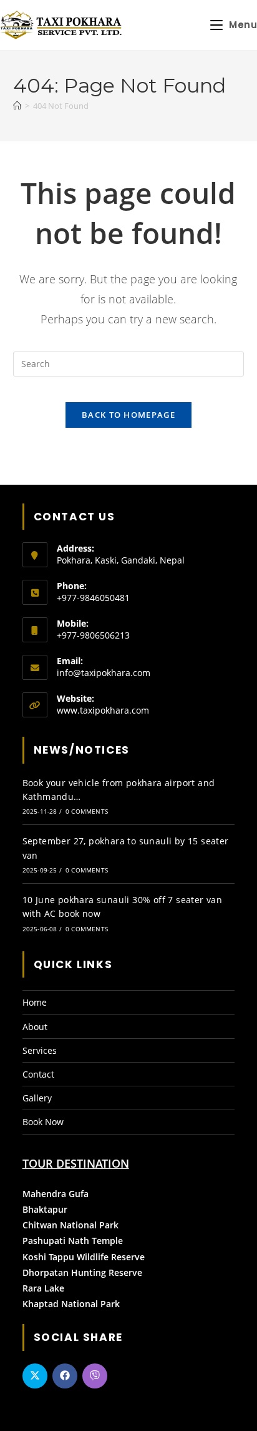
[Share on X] (34, 1375)
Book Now (43, 1122)
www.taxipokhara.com (103, 710)
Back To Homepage (128, 414)
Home (34, 1002)
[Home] (17, 105)
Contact (38, 1074)
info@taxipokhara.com (103, 673)
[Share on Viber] (94, 1375)
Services (39, 1050)
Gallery (37, 1098)
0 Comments (86, 811)
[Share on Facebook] (64, 1375)
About (34, 1027)
